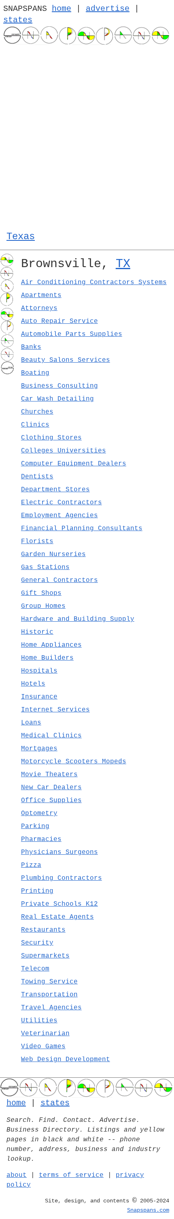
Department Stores (55, 489)
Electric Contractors (61, 502)
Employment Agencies (59, 515)
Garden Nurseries (53, 554)
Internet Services (55, 710)
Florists (37, 541)
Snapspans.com (148, 1210)
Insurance (39, 697)
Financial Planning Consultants (81, 528)
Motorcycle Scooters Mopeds (73, 761)
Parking (35, 826)
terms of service (71, 1175)
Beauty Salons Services (65, 360)
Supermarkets (45, 956)
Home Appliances (51, 645)
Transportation (49, 994)
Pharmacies (41, 839)
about (16, 1175)
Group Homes (43, 606)
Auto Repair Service (59, 321)
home (61, 8)
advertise (107, 8)
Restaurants (43, 930)
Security (37, 943)
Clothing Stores (51, 438)
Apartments (41, 295)
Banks (31, 347)
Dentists (37, 476)
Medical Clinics (51, 735)
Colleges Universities (63, 450)
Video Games (43, 1046)
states (17, 20)
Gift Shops (41, 593)
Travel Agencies (51, 1007)
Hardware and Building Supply (77, 619)
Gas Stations (45, 567)
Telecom (35, 969)
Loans (31, 722)
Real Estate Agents (57, 917)
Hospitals (39, 671)
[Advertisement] (87, 136)
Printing (37, 891)
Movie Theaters (49, 774)
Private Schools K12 (59, 904)
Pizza (31, 865)
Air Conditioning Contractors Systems (94, 282)
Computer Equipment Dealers (73, 463)
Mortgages (39, 748)
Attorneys (39, 308)
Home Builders (47, 658)
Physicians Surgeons (59, 852)
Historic (37, 632)
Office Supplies (51, 800)
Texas (20, 236)
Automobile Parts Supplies (71, 334)
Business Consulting (59, 386)
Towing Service (49, 981)
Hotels (33, 684)
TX (123, 264)
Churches (37, 412)
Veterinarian (45, 1033)
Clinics (35, 425)
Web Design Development (65, 1059)
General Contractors (59, 580)
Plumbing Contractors (61, 878)
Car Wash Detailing (57, 399)
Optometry (39, 813)
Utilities (39, 1020)
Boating (35, 373)
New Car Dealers (51, 787)
